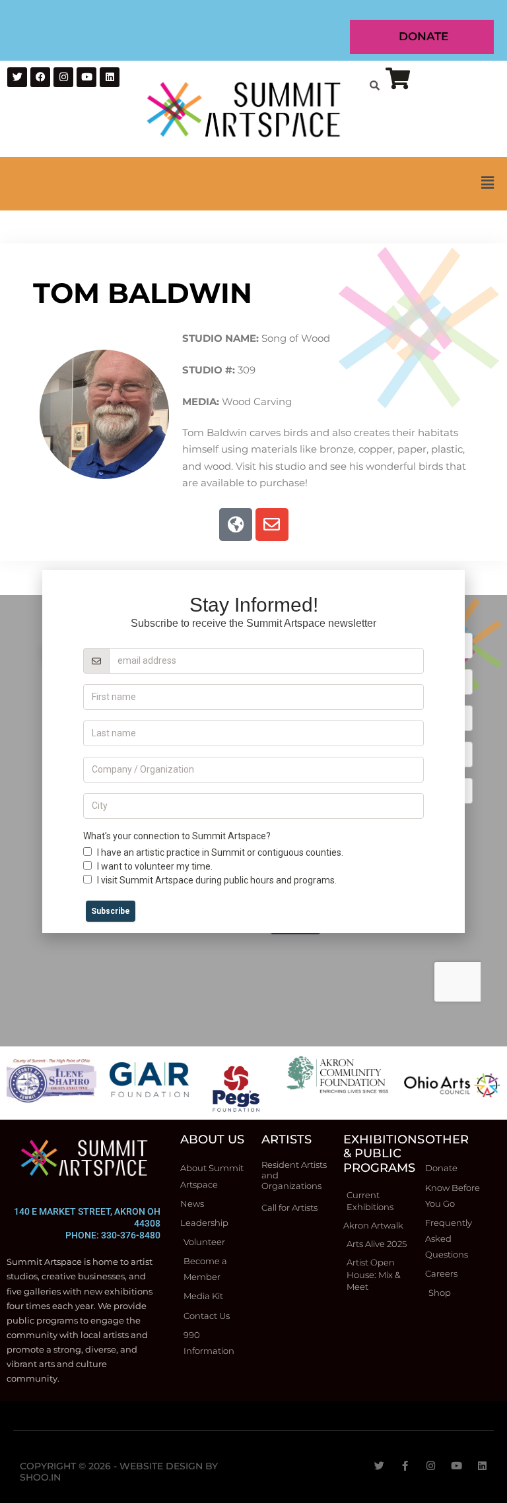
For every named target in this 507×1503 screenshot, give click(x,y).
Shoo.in (40, 1477)
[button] (253, 183)
